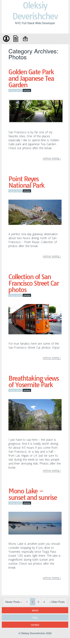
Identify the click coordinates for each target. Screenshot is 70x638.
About (6, 39)
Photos (27, 90)
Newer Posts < (13, 602)
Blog (15, 39)
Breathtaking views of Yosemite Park (33, 381)
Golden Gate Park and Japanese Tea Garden (31, 78)
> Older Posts (57, 602)
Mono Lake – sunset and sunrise (32, 494)
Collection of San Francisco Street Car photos (33, 283)
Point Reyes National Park (26, 182)
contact (25, 39)
